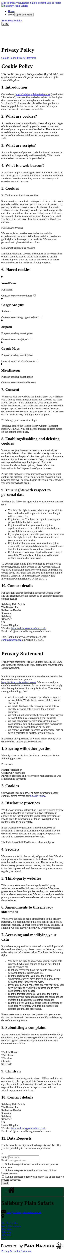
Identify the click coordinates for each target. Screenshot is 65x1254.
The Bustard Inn (9, 1223)
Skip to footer (53, 2)
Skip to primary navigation (15, 2)
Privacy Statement (26, 57)
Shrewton (6, 1229)
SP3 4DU (6, 1235)
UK (3, 1238)
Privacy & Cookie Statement (16, 1251)
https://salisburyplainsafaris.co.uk (33, 94)
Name (4, 1157)
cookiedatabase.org (11, 639)
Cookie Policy (8, 57)
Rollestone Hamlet (11, 1226)
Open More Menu (24, 14)
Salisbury (6, 1232)
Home (11, 11)
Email (4, 1160)
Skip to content (38, 2)
